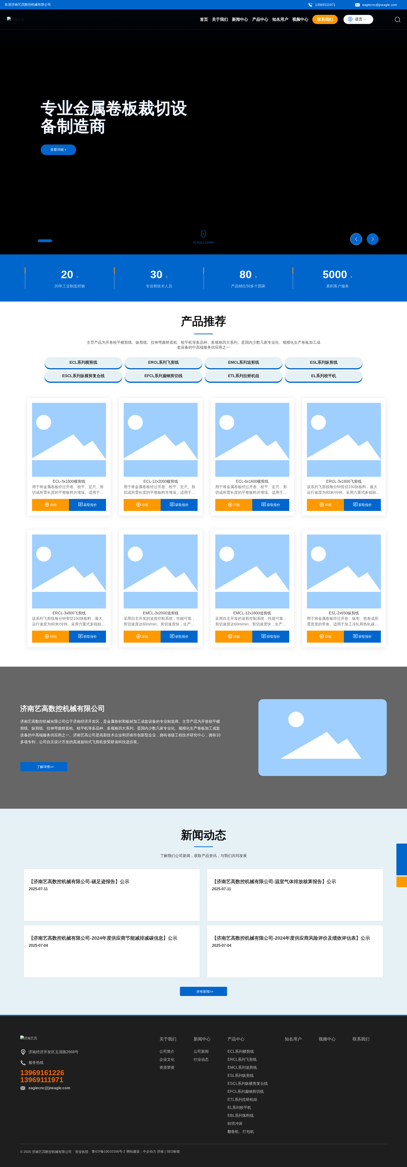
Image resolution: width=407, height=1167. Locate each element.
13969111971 (325, 5)
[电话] (401, 849)
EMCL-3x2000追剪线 (161, 613)
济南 (160, 1151)
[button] (45, 240)
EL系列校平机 (323, 376)
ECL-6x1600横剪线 (252, 481)
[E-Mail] (401, 859)
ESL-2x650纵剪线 (344, 613)
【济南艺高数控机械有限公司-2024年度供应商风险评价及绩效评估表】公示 (291, 938)
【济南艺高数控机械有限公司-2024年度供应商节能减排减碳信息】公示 (103, 938)
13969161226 (42, 1073)
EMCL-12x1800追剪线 (252, 613)
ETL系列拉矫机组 (243, 376)
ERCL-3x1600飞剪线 (344, 481)
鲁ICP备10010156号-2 (108, 1151)
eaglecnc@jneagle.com (379, 5)
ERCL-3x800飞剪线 (69, 613)
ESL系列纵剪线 (324, 362)
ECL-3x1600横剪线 (69, 481)
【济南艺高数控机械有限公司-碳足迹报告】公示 (79, 881)
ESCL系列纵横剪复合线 (83, 376)
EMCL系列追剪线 (243, 362)
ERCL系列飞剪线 (163, 362)
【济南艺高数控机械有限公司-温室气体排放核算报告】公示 (274, 881)
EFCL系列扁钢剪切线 (163, 376)
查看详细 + (58, 149)
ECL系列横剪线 (83, 362)
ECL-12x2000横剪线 (160, 481)
